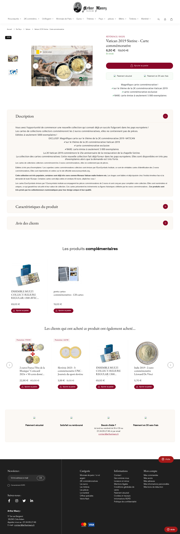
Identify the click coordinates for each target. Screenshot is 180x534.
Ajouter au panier (141, 66)
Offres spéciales (86, 496)
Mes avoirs (148, 478)
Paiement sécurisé (121, 493)
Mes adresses (149, 481)
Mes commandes (151, 475)
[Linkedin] (31, 500)
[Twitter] (24, 500)
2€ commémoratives (89, 481)
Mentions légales (121, 484)
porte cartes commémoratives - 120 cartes (68, 293)
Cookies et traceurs (122, 496)
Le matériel (84, 493)
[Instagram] (16, 500)
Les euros (84, 484)
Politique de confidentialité (125, 502)
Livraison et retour (121, 481)
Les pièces (84, 490)
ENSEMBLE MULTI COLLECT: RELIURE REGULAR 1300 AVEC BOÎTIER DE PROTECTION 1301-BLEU (24, 299)
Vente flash (84, 499)
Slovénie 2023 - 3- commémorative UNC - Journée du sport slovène (70, 371)
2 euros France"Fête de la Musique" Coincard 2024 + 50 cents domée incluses (32, 372)
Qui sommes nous (121, 478)
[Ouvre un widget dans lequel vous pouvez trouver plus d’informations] (171, 530)
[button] (166, 459)
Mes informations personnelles (156, 484)
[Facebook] (9, 500)
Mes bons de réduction (153, 487)
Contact (117, 475)
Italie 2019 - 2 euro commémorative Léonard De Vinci (144, 371)
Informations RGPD (122, 499)
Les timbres (84, 487)
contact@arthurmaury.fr (108, 434)
